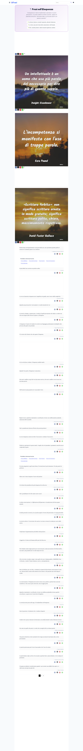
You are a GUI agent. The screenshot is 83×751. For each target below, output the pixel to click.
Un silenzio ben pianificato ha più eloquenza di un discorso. (33, 485)
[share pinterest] (20, 54)
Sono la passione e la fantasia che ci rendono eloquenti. (32, 611)
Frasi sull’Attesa (24, 260)
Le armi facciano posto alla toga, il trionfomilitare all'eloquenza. (34, 602)
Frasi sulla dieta (24, 263)
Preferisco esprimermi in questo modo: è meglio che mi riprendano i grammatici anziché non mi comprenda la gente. (41, 446)
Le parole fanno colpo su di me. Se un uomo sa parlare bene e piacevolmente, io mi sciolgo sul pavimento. (41, 656)
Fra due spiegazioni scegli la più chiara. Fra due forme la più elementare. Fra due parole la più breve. (40, 467)
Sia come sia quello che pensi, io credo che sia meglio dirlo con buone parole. (37, 628)
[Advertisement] (41, 42)
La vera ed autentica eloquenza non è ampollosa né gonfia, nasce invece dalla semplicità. (40, 296)
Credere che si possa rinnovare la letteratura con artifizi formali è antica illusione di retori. (40, 619)
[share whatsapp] (22, 54)
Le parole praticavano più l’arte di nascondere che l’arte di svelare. (35, 647)
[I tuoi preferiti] (73, 2)
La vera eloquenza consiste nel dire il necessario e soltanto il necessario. (36, 436)
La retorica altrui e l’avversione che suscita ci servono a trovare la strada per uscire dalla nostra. (40, 522)
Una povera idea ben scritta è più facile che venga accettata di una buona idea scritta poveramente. (39, 637)
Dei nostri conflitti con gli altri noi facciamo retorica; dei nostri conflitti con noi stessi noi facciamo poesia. (40, 380)
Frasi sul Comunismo (50, 260)
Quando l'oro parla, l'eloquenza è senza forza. (30, 371)
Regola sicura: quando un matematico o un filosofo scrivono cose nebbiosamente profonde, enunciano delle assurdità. (40, 418)
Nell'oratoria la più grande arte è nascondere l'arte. (31, 389)
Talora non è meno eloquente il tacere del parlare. (30, 476)
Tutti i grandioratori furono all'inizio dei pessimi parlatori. (33, 428)
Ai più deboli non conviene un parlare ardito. (29, 268)
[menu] (10, 2)
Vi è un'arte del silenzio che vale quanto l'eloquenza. (31, 334)
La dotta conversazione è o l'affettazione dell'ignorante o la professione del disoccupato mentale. (39, 503)
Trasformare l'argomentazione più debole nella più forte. (32, 531)
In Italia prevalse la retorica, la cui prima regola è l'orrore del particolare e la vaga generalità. (41, 512)
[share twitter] (18, 54)
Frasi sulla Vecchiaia (33, 260)
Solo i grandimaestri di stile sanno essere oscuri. (30, 493)
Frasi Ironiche (42, 260)
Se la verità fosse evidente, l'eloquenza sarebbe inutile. (32, 362)
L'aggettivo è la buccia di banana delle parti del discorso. (32, 540)
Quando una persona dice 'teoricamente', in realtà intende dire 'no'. (34, 305)
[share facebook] (16, 54)
